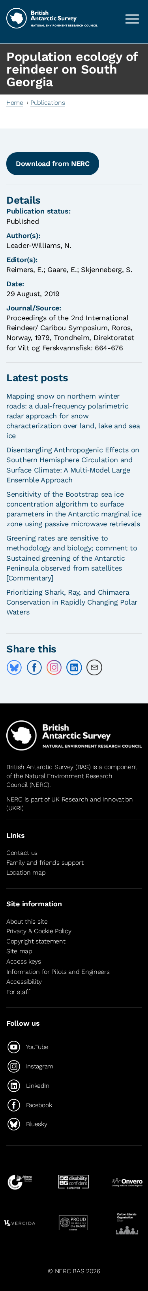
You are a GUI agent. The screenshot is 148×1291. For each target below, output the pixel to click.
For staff (18, 992)
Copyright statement (36, 941)
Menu (132, 18)
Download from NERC (53, 163)
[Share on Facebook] (34, 667)
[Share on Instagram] (54, 667)
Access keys (23, 961)
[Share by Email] (94, 667)
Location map (26, 872)
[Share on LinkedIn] (74, 667)
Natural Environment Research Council (59, 780)
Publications (47, 102)
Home (14, 102)
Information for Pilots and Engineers (58, 971)
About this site (27, 921)
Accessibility (23, 981)
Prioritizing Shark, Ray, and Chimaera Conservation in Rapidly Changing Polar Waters (71, 602)
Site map (19, 951)
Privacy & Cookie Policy (38, 931)
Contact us (21, 852)
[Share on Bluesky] (14, 667)
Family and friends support (45, 862)
